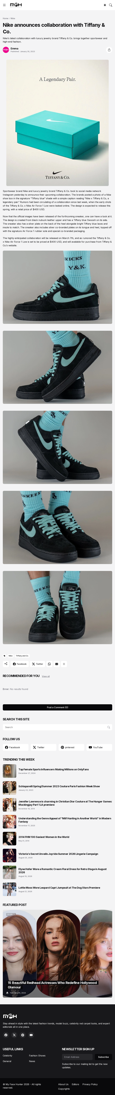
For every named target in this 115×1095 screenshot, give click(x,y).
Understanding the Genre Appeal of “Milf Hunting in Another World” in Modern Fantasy (65, 820)
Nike (13, 18)
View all (46, 676)
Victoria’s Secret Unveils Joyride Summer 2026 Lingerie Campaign (58, 853)
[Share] (109, 50)
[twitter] (14, 1035)
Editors (75, 1084)
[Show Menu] (4, 5)
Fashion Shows (37, 1055)
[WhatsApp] (49, 664)
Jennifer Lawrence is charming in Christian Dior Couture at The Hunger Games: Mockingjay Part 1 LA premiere (65, 803)
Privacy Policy (90, 1084)
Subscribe (103, 1057)
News (32, 1061)
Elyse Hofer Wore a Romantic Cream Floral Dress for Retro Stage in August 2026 (63, 871)
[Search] (110, 5)
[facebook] (6, 1035)
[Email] (57, 664)
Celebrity (7, 1055)
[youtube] (31, 1035)
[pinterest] (23, 1035)
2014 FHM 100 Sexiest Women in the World (44, 837)
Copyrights (64, 1088)
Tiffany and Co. (22, 656)
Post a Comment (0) (57, 707)
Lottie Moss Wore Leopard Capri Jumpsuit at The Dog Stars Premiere (59, 887)
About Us (63, 1084)
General (7, 1061)
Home (5, 18)
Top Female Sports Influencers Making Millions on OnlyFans (54, 769)
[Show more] (64, 664)
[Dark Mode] (105, 5)
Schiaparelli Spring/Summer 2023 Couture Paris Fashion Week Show (59, 786)
